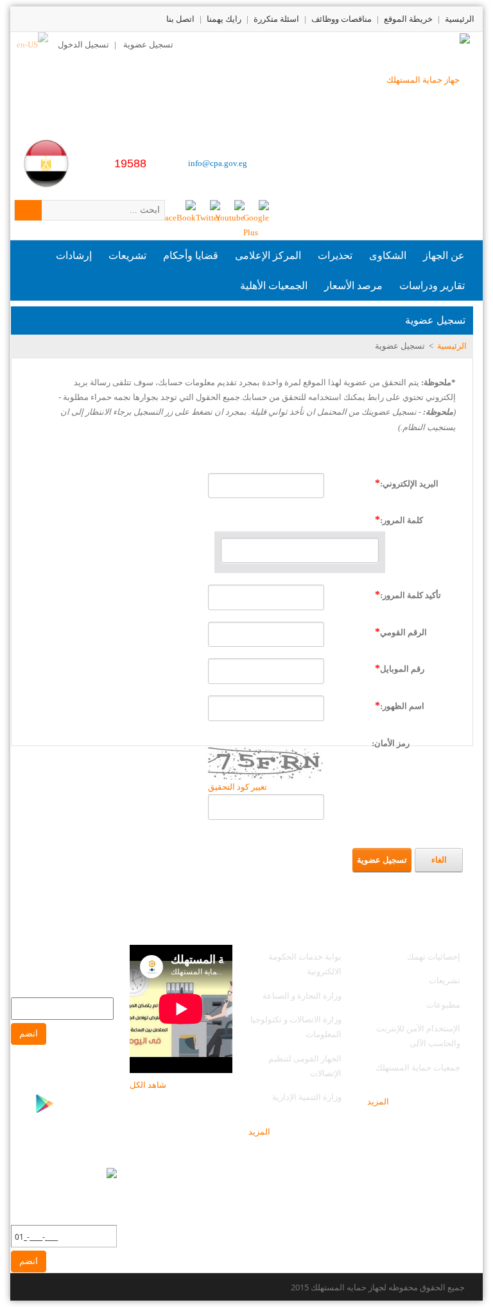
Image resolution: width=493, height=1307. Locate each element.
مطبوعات (443, 1004)
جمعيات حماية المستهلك (418, 1067)
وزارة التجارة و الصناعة (302, 995)
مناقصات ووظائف (341, 19)
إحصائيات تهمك (433, 956)
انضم (28, 1033)
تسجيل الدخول (83, 44)
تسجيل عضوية (148, 44)
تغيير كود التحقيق (237, 787)
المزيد (378, 1101)
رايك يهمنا (224, 19)
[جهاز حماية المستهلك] (428, 78)
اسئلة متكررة (276, 19)
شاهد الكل (148, 1084)
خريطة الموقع (408, 19)
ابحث (28, 210)
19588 (130, 163)
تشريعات (444, 980)
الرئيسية (459, 19)
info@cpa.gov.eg (217, 163)
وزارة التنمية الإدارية (307, 1097)
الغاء (439, 860)
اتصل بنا (180, 19)
